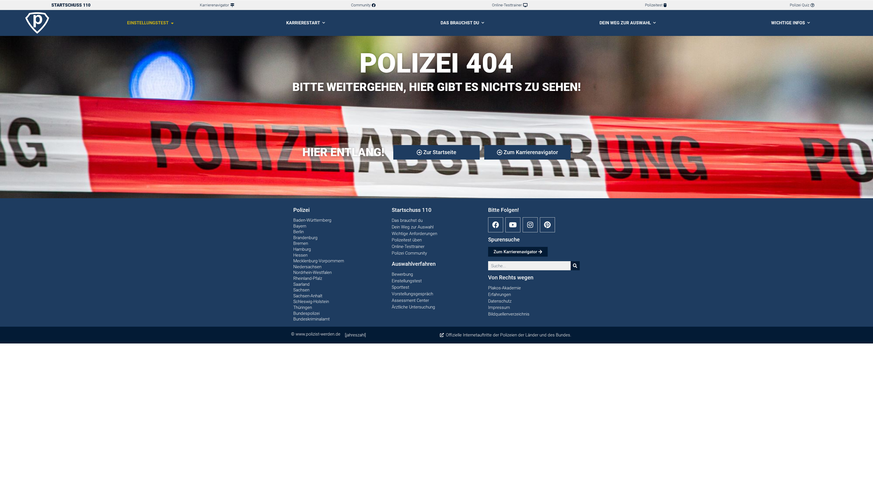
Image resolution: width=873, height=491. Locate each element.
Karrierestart (303, 22)
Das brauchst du (460, 22)
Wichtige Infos (788, 22)
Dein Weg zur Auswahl (625, 22)
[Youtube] (512, 224)
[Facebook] (495, 224)
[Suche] (575, 265)
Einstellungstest (148, 22)
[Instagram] (530, 224)
